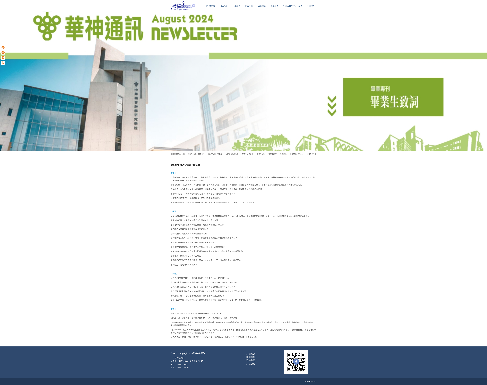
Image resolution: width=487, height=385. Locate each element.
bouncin (313, 381)
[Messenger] (3, 57)
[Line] (3, 47)
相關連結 (250, 357)
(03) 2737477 (183, 364)
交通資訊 (250, 353)
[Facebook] (3, 52)
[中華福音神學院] (183, 5)
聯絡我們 (250, 360)
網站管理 (250, 363)
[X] (3, 62)
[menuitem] (187, 154)
